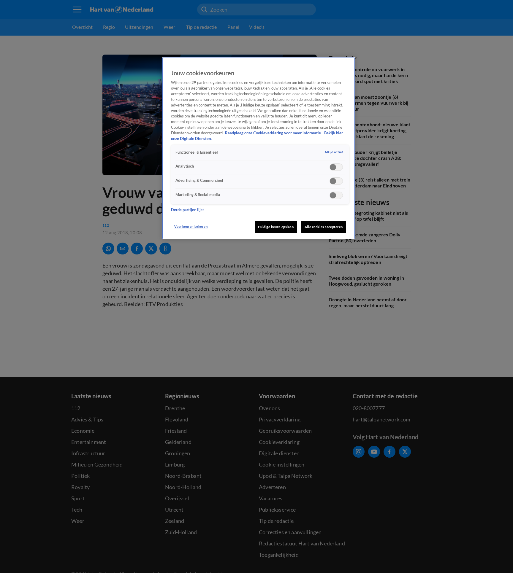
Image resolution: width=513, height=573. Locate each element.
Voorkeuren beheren (191, 226)
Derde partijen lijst (187, 210)
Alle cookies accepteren (324, 227)
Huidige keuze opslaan (276, 227)
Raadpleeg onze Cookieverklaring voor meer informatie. (274, 133)
